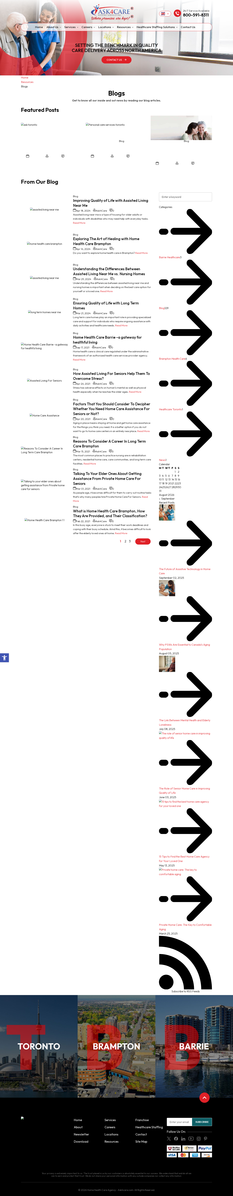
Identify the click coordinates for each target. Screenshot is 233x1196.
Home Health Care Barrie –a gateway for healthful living (107, 340)
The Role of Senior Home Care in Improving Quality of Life (184, 790)
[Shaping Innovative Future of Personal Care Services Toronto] (105, 125)
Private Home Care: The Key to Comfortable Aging (185, 927)
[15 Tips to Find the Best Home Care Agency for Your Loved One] (185, 804)
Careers (87, 27)
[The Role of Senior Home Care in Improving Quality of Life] (185, 735)
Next (143, 541)
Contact (141, 1134)
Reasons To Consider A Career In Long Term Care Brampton (109, 444)
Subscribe (201, 1122)
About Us (52, 27)
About (78, 1127)
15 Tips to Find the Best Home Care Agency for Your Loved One (184, 859)
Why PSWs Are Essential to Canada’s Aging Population (184, 647)
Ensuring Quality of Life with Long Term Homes (106, 305)
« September (167, 498)
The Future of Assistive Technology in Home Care (184, 571)
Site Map (141, 1141)
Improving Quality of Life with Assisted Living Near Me (110, 203)
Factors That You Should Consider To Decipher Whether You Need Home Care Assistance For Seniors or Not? (111, 409)
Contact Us (188, 27)
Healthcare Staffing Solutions (156, 27)
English (165, 13)
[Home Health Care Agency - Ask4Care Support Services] (116, 12)
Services (70, 27)
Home (39, 27)
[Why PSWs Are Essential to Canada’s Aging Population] (167, 588)
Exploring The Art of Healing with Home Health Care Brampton (106, 241)
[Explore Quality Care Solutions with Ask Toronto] (29, 125)
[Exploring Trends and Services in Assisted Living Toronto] (181, 128)
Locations (104, 27)
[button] (4, 657)
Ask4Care (54, 156)
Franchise (142, 1120)
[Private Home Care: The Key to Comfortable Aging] (185, 872)
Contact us (114, 59)
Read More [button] (79, 222)
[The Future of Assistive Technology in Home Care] (167, 512)
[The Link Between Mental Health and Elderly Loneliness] (167, 664)
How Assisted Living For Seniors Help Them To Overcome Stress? (111, 376)
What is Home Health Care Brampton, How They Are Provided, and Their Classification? (110, 513)
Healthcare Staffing (149, 1127)
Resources (124, 27)
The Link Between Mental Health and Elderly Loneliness (184, 722)
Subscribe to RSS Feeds (185, 991)
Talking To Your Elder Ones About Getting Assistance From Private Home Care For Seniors (107, 478)
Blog (75, 196)
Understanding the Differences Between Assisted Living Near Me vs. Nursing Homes (109, 271)
